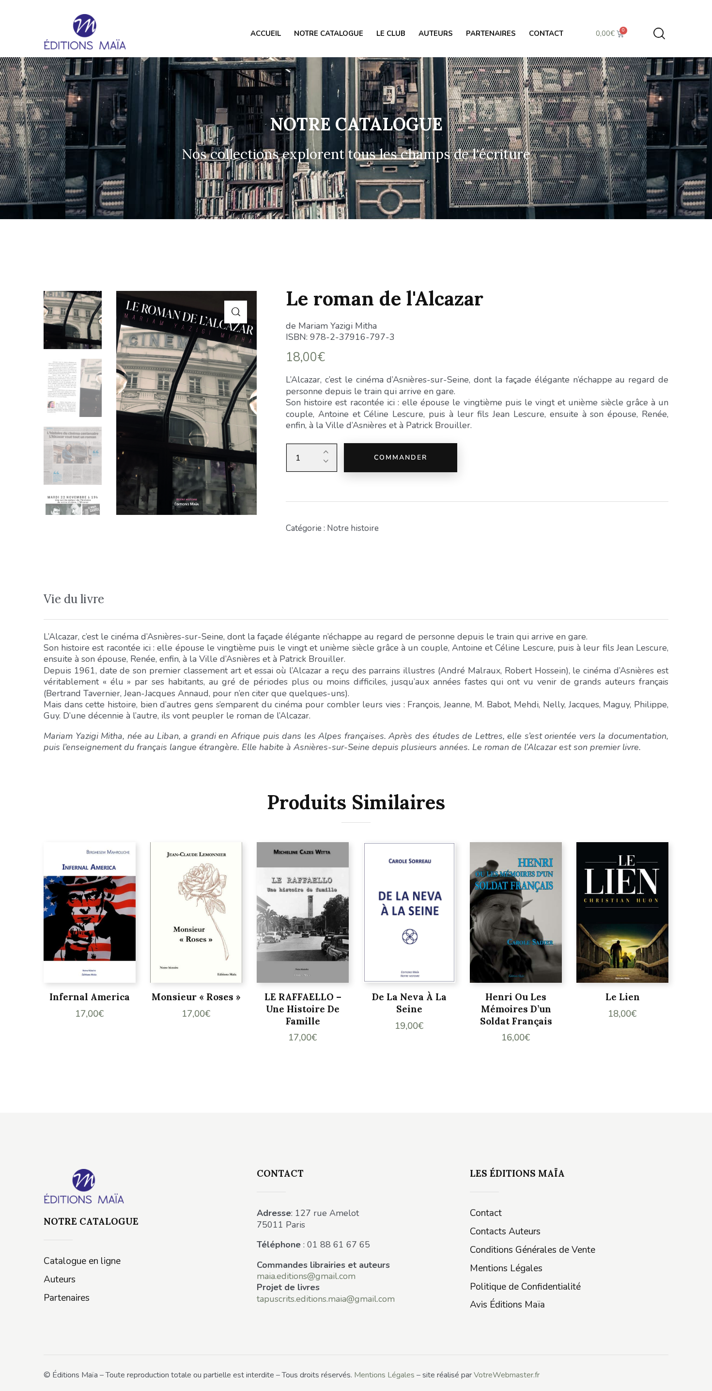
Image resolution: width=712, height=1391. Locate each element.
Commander (400, 457)
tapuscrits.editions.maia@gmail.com (326, 1299)
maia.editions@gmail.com (306, 1276)
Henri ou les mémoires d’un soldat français (516, 1008)
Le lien (622, 997)
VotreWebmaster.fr (507, 1375)
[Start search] (659, 33)
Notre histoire (353, 528)
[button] (235, 312)
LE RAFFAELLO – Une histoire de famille (302, 1008)
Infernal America (89, 997)
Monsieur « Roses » (196, 997)
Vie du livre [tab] (74, 599)
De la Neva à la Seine (409, 1003)
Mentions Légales (384, 1375)
